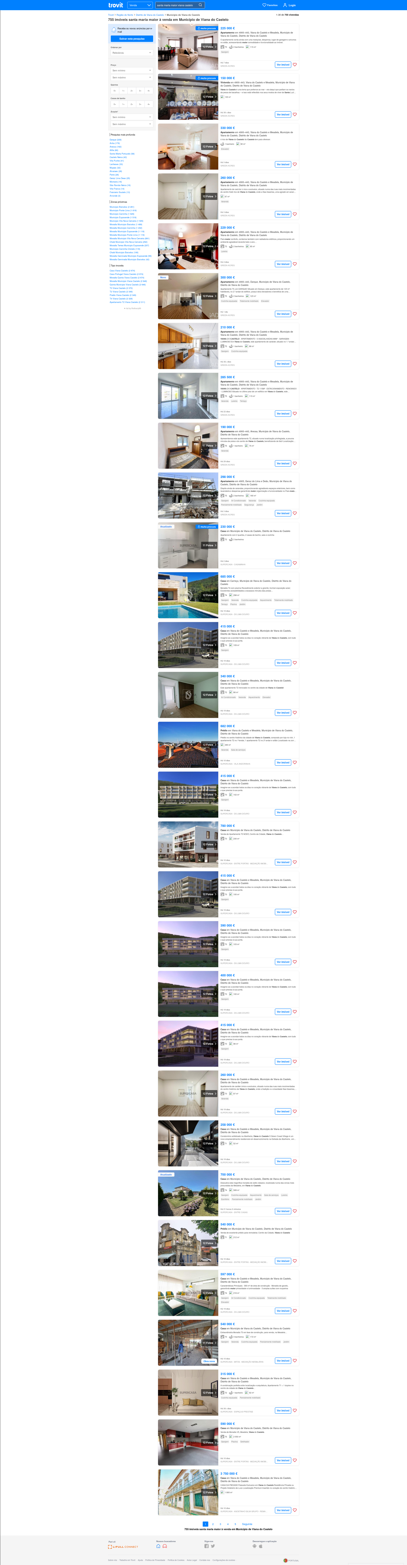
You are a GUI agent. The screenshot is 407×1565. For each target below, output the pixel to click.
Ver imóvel (283, 64)
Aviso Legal (192, 1560)
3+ (140, 90)
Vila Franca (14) (117, 188)
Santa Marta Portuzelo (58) (122, 153)
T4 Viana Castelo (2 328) (121, 298)
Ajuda (140, 1560)
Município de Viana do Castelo (183, 14)
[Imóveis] (158, 1547)
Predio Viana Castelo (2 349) (123, 295)
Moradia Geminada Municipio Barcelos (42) (129, 259)
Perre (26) (114, 174)
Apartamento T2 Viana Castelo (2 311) (127, 302)
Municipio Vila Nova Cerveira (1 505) (126, 220)
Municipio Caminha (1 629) (122, 213)
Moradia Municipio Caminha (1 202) (126, 227)
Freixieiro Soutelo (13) (120, 192)
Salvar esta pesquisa (132, 38)
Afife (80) (114, 150)
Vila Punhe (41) (117, 160)
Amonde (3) (115, 195)
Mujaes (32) (115, 167)
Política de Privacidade (155, 1560)
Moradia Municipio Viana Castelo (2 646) (128, 281)
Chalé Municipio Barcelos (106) (124, 252)
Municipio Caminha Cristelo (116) (125, 248)
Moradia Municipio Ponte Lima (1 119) (127, 234)
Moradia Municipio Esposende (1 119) (127, 231)
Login (292, 5)
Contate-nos (204, 1560)
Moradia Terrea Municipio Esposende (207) (129, 245)
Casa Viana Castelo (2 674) (122, 270)
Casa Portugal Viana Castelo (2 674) (126, 274)
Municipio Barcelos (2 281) (122, 206)
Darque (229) (115, 139)
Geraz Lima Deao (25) (120, 178)
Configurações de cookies (224, 1560)
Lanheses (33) (116, 164)
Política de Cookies (176, 1560)
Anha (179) (115, 143)
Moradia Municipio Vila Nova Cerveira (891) (129, 238)
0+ (115, 90)
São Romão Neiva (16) (120, 185)
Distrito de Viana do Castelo (150, 14)
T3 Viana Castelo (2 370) (121, 288)
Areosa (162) (115, 146)
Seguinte (247, 1524)
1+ (123, 90)
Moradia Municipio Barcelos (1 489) (126, 224)
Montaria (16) (116, 181)
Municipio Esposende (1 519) (123, 217)
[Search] (200, 5)
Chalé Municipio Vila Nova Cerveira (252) (128, 241)
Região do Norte (125, 14)
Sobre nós (112, 1560)
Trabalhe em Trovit (127, 1560)
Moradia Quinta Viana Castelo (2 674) (127, 277)
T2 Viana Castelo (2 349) (121, 291)
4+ (149, 90)
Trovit (111, 14)
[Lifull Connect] (123, 1548)
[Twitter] (213, 1547)
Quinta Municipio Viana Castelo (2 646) (128, 284)
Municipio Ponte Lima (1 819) (123, 210)
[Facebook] (206, 1547)
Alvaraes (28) (116, 171)
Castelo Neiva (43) (118, 157)
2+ (132, 90)
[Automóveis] (165, 1547)
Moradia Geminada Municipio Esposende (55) (131, 255)
